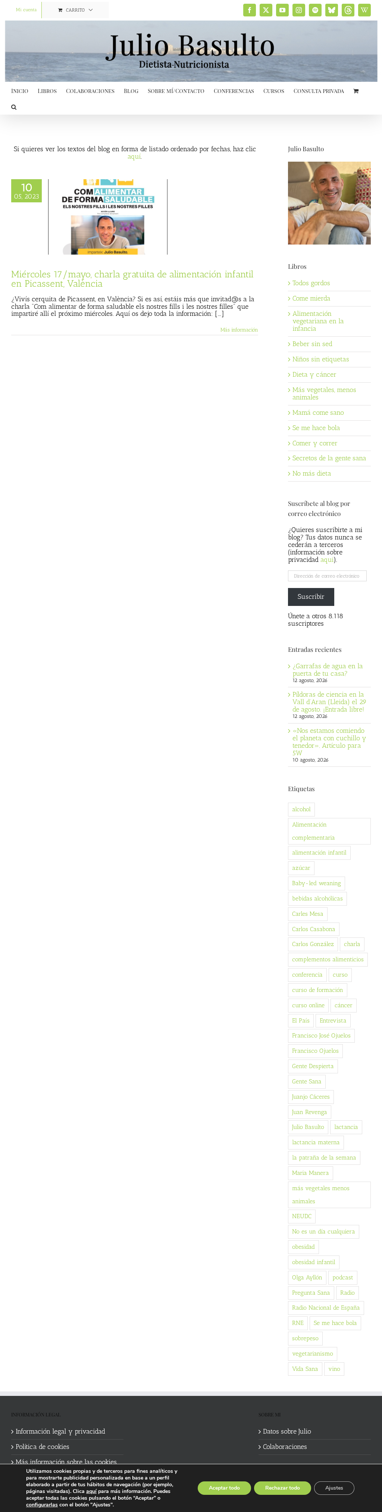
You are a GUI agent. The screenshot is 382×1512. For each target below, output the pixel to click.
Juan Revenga (309, 1112)
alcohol (301, 809)
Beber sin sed (312, 344)
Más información (239, 330)
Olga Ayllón (307, 1277)
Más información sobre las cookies (66, 1462)
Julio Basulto (308, 1126)
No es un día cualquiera (323, 1231)
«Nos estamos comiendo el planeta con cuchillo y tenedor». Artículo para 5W (329, 742)
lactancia (346, 1126)
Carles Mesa (307, 913)
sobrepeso (305, 1338)
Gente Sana (307, 1081)
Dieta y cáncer (314, 374)
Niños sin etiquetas (320, 359)
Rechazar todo (282, 1487)
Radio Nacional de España (326, 1307)
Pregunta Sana (311, 1292)
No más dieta (311, 473)
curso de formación (317, 989)
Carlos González (313, 944)
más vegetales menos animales (321, 1195)
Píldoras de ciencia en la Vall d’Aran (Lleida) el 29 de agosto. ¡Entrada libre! (329, 701)
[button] (13, 106)
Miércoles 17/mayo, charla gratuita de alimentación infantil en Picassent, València (132, 278)
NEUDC (301, 1216)
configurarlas (42, 1505)
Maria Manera (310, 1172)
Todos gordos (311, 283)
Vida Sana (305, 1368)
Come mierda (311, 298)
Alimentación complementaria (313, 831)
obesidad (303, 1246)
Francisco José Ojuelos (321, 1035)
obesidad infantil (313, 1262)
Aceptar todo (224, 1487)
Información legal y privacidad (60, 1431)
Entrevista (333, 1020)
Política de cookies (42, 1447)
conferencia (307, 974)
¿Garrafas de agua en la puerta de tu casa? (327, 670)
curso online (308, 1005)
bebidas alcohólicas (317, 898)
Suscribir (311, 596)
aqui (327, 560)
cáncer (344, 1005)
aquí (134, 156)
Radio (347, 1292)
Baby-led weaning (316, 883)
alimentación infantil (319, 852)
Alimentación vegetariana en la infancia (318, 321)
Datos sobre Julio (287, 1431)
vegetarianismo (312, 1353)
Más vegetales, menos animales (324, 393)
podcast (342, 1277)
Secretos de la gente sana (329, 458)
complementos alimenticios (328, 959)
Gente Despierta (313, 1066)
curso (340, 974)
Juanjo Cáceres (311, 1096)
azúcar (301, 867)
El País (301, 1020)
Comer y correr (315, 443)
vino (334, 1368)
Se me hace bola (316, 428)
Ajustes (334, 1487)
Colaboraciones (285, 1447)
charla (352, 944)
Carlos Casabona (313, 929)
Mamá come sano (318, 412)
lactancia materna (316, 1142)
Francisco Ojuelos (315, 1050)
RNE (298, 1322)
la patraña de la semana (324, 1157)
